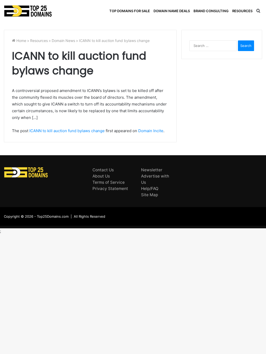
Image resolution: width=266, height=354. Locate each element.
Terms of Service (108, 182)
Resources (242, 11)
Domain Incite (150, 130)
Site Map (149, 194)
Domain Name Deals (172, 11)
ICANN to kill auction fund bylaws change (67, 130)
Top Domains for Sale (129, 11)
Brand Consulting (211, 11)
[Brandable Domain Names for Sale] (28, 11)
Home (20, 40)
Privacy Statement (110, 188)
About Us (101, 176)
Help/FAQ (149, 188)
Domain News (63, 40)
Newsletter (151, 169)
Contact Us (103, 169)
